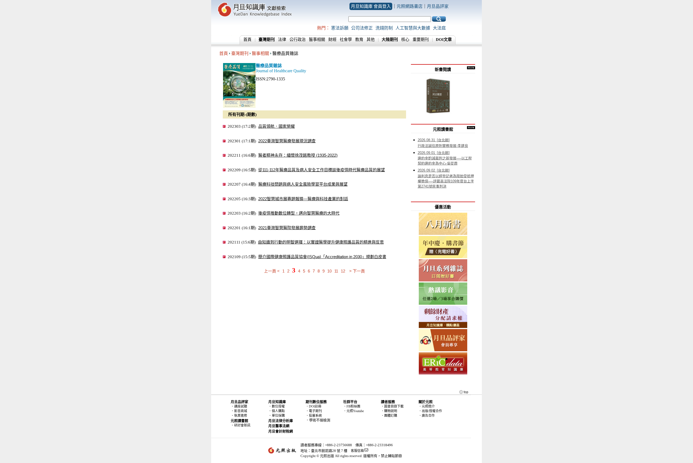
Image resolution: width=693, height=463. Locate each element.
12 (343, 271)
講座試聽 (240, 406)
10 (329, 271)
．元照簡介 (427, 406)
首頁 (247, 39)
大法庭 (439, 28)
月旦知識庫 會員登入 (371, 6)
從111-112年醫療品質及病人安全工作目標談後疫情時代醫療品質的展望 (321, 170)
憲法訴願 (339, 28)
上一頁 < (272, 271)
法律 (282, 39)
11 (336, 271)
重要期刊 (421, 39)
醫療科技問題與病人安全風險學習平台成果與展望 (303, 184)
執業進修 (240, 416)
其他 (371, 39)
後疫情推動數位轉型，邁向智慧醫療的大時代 (298, 213)
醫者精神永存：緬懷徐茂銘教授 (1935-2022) (298, 155)
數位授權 (278, 406)
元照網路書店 (410, 6)
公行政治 (297, 39)
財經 (332, 39)
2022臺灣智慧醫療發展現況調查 (287, 141)
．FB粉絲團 (351, 406)
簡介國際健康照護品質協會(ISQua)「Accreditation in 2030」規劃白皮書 (322, 256)
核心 (405, 39)
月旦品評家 (438, 6)
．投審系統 (314, 416)
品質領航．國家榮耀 (276, 126)
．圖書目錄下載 (392, 406)
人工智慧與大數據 (412, 28)
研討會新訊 (242, 425)
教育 (359, 39)
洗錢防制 (384, 28)
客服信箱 (357, 451)
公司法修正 (362, 28)
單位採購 (278, 416)
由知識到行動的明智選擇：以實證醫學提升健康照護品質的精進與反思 (321, 242)
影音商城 (240, 411)
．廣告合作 (427, 416)
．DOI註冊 (313, 406)
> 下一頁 (357, 271)
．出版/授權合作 (430, 411)
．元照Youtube (353, 411)
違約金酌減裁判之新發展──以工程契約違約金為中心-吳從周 (445, 158)
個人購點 (278, 411)
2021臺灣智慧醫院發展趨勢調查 (287, 227)
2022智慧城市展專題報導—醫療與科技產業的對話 (303, 198)
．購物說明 (389, 411)
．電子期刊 (314, 411)
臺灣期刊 (240, 53)
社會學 (346, 39)
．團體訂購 (389, 416)
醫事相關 (317, 39)
